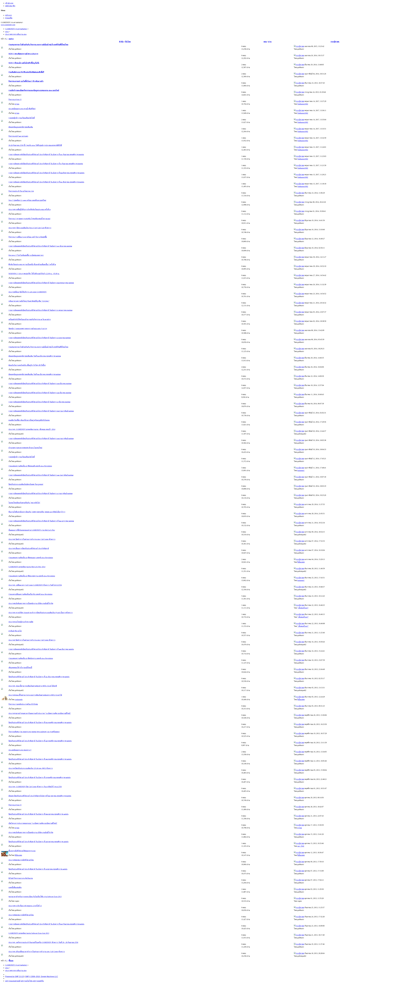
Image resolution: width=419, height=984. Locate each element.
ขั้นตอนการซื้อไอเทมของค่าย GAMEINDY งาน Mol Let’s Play (32, 530)
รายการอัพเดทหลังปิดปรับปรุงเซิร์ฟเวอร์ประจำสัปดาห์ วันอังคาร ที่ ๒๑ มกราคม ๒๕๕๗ (41, 521)
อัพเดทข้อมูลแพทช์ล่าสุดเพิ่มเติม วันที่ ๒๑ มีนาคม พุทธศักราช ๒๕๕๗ (35, 374)
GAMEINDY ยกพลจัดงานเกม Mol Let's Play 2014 (27, 567)
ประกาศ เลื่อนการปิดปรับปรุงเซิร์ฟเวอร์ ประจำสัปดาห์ (29, 548)
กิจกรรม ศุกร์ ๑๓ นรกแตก (18, 136)
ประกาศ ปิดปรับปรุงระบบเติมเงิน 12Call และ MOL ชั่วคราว (31, 768)
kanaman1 (300, 470)
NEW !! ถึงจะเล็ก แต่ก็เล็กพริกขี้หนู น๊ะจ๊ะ (24, 63)
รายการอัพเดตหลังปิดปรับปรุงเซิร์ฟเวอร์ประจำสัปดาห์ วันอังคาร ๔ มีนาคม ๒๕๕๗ (39, 402)
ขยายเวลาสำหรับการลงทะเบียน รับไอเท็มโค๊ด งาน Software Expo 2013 (35, 897)
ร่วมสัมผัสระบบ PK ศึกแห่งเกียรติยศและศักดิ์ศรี (26, 72)
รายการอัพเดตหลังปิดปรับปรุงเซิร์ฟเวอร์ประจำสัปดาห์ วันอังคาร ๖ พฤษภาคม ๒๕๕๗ (40, 310)
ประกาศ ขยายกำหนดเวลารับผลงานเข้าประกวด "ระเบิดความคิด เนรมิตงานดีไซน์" (40, 713)
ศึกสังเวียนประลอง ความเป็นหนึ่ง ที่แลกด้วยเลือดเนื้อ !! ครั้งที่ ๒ (32, 264)
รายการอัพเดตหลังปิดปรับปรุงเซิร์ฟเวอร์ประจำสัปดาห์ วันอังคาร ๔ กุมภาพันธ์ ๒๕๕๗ (40, 493)
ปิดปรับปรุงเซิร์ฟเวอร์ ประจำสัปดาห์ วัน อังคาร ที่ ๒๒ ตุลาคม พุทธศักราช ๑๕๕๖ (38, 814)
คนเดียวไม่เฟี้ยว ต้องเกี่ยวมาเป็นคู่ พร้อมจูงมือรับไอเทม (29, 420)
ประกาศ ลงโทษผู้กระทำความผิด (21, 622)
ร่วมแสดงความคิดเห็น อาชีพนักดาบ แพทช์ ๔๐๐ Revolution (31, 658)
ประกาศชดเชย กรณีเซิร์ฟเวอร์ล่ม (21, 860)
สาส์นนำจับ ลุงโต (15, 631)
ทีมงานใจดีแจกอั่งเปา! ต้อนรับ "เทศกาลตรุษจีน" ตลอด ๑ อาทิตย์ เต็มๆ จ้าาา (37, 512)
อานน (17, 104)
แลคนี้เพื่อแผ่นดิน (15, 887)
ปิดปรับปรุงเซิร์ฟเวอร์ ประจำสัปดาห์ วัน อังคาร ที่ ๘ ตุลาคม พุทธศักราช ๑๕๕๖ (38, 869)
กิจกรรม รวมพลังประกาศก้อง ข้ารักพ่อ (23, 704)
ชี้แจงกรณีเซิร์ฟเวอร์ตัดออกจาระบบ (22, 851)
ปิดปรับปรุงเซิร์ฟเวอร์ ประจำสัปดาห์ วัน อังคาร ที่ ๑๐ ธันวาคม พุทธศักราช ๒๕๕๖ (39, 677)
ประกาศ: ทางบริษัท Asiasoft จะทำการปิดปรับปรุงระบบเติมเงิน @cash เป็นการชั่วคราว (41, 613)
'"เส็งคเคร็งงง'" (303, 608)
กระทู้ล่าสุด (335, 42)
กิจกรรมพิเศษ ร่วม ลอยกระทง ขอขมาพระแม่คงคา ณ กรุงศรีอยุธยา (34, 732)
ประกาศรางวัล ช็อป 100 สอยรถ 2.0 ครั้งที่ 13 (25, 906)
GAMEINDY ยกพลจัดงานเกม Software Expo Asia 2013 (29, 933)
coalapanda (18, 699)
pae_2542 (300, 846)
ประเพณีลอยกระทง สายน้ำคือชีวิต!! (22, 109)
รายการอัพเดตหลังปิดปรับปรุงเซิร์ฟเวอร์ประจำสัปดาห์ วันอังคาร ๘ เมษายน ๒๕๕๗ (40, 338)
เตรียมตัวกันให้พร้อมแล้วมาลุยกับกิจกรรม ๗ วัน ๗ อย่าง (30, 319)
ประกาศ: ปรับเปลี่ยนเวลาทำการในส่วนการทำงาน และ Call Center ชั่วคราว (37, 951)
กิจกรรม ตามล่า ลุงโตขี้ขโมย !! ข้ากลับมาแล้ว (26, 81)
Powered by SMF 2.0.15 (14, 976)
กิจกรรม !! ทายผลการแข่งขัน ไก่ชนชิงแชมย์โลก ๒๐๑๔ (29, 219)
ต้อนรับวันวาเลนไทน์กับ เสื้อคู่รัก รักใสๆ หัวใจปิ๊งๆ (27, 365)
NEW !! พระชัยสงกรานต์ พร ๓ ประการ (23, 54)
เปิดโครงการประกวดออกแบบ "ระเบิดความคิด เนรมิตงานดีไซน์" (33, 823)
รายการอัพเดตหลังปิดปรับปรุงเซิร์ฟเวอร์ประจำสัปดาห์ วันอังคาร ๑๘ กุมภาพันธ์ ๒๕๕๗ (41, 438)
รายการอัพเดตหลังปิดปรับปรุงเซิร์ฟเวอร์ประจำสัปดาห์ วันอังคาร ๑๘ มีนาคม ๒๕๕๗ (40, 383)
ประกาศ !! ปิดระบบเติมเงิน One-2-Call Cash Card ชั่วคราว (30, 228)
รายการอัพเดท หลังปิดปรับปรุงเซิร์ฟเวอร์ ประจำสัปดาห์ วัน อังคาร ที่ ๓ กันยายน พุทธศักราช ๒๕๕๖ (46, 164)
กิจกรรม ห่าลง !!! (15, 99)
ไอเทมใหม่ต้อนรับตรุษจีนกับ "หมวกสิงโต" (24, 503)
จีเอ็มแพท (301, 562)
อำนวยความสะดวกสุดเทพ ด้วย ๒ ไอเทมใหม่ (25, 448)
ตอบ (265, 42)
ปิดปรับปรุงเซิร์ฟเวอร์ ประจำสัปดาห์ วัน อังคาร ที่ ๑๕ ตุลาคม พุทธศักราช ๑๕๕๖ (38, 842)
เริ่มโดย (128, 42)
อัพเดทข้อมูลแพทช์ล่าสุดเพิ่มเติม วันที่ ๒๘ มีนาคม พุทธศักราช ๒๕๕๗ (35, 356)
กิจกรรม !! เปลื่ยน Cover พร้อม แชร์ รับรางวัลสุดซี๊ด (28, 237)
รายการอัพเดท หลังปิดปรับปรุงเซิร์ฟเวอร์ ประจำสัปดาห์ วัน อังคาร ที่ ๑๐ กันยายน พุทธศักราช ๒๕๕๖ (46, 154)
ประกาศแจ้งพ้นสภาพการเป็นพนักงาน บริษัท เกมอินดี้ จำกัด (31, 603)
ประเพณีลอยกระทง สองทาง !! (20, 750)
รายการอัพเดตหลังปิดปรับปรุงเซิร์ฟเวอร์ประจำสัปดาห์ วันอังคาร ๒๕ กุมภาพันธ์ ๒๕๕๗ (41, 411)
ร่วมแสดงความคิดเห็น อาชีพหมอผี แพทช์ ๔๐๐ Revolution (30, 466)
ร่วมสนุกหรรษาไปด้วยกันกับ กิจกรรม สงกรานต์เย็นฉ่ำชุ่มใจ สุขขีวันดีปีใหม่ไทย (38, 44)
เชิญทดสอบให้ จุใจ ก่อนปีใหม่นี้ (20, 667)
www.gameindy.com (8, 25)
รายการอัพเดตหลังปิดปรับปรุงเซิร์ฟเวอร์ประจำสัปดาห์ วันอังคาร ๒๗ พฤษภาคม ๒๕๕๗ (41, 283)
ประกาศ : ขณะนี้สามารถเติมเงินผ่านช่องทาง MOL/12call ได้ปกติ (33, 686)
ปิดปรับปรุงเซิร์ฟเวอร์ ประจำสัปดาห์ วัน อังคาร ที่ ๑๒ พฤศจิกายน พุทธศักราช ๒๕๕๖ (40, 759)
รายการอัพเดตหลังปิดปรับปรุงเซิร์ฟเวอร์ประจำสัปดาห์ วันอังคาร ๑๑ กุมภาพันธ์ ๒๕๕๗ (41, 475)
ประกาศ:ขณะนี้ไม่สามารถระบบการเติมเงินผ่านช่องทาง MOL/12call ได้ (35, 695)
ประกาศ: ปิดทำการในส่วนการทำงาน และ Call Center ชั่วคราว (32, 539)
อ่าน (269, 42)
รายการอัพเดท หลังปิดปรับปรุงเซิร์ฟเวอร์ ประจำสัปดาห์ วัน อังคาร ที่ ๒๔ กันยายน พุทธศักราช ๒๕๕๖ (46, 924)
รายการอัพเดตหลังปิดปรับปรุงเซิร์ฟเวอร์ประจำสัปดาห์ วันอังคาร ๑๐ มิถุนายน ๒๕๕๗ (40, 246)
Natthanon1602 (302, 104)
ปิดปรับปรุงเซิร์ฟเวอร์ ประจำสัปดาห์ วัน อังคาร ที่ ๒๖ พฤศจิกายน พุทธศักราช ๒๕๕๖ (40, 722)
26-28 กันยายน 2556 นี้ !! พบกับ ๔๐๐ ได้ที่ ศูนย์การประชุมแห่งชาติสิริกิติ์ (35, 145)
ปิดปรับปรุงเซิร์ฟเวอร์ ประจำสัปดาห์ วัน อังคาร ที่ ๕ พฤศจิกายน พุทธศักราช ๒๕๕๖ (39, 777)
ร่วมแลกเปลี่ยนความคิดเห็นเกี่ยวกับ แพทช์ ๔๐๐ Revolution (30, 594)
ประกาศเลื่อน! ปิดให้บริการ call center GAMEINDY (28, 292)
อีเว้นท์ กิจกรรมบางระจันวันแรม (21, 878)
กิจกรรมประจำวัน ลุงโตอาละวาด (21, 191)
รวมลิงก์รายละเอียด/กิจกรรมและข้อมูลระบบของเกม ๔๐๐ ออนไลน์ (34, 90)
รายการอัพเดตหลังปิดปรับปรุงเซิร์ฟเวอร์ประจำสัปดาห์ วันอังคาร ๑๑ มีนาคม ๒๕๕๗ (40, 393)
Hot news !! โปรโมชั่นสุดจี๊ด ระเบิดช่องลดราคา (26, 255)
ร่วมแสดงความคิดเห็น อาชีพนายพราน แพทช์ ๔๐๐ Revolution (32, 576)
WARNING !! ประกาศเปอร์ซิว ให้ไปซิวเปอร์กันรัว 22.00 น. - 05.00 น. (34, 274)
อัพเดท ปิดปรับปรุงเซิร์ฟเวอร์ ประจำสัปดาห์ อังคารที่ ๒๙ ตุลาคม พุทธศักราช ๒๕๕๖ (40, 796)
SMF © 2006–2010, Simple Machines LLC (41, 976)
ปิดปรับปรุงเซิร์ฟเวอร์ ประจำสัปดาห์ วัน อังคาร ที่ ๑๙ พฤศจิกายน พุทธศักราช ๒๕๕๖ (40, 741)
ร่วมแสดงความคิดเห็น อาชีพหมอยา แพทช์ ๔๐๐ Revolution (31, 558)
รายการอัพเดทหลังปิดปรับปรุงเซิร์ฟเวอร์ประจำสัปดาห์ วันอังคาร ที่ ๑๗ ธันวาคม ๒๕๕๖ (41, 649)
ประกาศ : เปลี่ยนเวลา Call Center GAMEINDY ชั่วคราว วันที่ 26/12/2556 (35, 585)
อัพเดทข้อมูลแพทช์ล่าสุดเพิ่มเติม (21, 127)
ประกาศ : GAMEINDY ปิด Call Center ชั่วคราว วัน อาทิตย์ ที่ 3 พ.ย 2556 (35, 787)
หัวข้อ (121, 42)
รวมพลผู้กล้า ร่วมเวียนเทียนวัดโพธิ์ (22, 118)
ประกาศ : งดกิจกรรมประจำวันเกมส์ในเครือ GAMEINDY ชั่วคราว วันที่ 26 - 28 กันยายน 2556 (43, 942)
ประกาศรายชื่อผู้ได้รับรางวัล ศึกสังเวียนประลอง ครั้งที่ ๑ (30, 209)
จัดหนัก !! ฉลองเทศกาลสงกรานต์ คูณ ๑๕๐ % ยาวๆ (28, 328)
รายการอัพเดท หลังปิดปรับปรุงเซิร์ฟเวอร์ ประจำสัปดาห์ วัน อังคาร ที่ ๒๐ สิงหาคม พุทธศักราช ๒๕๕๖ (46, 182)
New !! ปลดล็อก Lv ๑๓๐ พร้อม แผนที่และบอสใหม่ (27, 200)
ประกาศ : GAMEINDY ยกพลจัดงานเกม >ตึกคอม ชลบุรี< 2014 (32, 429)
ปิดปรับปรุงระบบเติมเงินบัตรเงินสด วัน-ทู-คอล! (26, 484)
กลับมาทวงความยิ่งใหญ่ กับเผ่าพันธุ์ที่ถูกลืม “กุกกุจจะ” (29, 301)
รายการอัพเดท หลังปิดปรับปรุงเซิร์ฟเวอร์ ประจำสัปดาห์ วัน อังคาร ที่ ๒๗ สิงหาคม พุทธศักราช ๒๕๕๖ (46, 173)
